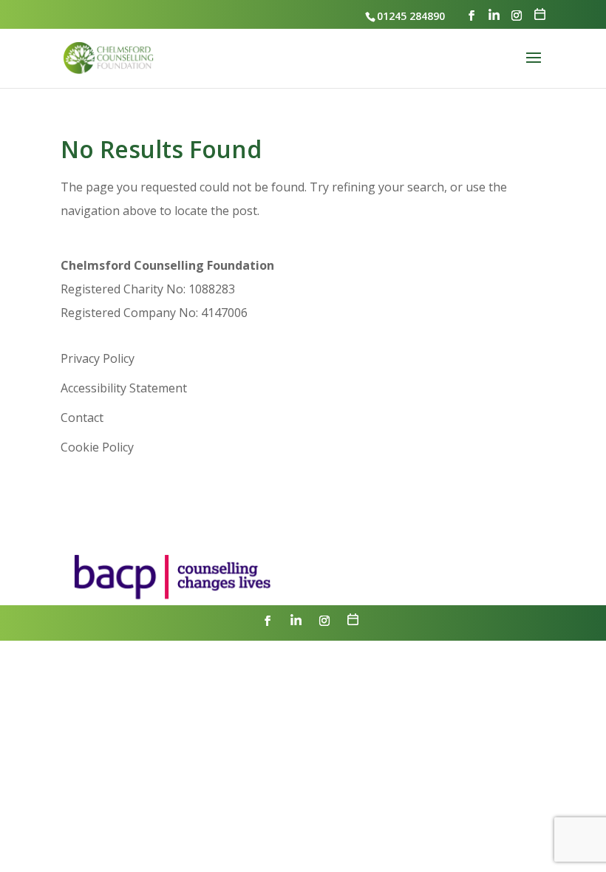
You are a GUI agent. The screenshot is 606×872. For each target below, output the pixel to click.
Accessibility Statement (124, 388)
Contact (82, 417)
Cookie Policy (97, 447)
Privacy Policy (98, 358)
